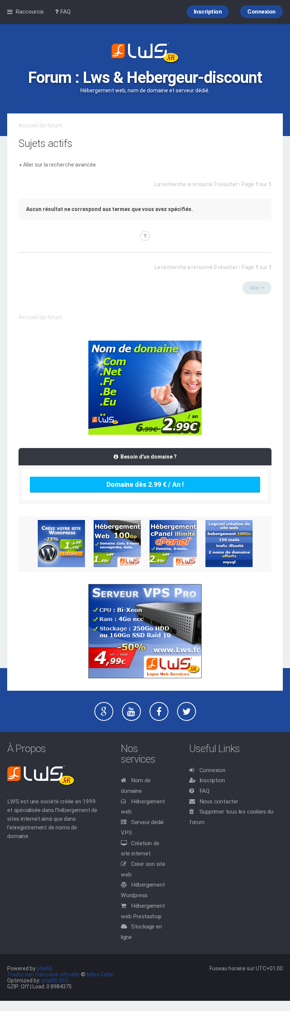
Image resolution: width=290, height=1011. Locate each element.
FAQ (204, 791)
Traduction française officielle (43, 974)
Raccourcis (29, 11)
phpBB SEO (55, 980)
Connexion (212, 770)
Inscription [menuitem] (208, 11)
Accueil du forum (40, 125)
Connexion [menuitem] (261, 11)
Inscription (212, 780)
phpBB (44, 968)
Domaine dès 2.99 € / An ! (145, 484)
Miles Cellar (100, 974)
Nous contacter (218, 801)
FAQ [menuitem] (65, 11)
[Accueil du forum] (145, 53)
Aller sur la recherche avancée (59, 165)
